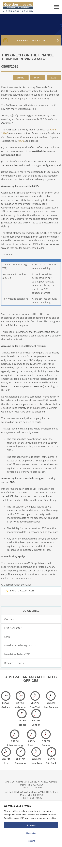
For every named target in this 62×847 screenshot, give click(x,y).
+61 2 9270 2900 (35, 784)
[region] (31, 824)
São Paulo (51, 763)
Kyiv (6, 763)
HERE (21, 140)
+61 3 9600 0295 (35, 794)
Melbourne (20, 707)
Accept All (31, 825)
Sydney (5, 707)
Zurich (31, 745)
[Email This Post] (21, 78)
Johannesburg (15, 745)
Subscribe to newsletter (31, 40)
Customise (31, 833)
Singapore (20, 763)
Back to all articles (22, 590)
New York (35, 707)
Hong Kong (36, 763)
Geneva (46, 745)
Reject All (31, 841)
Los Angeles (51, 707)
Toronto (21, 725)
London (36, 725)
